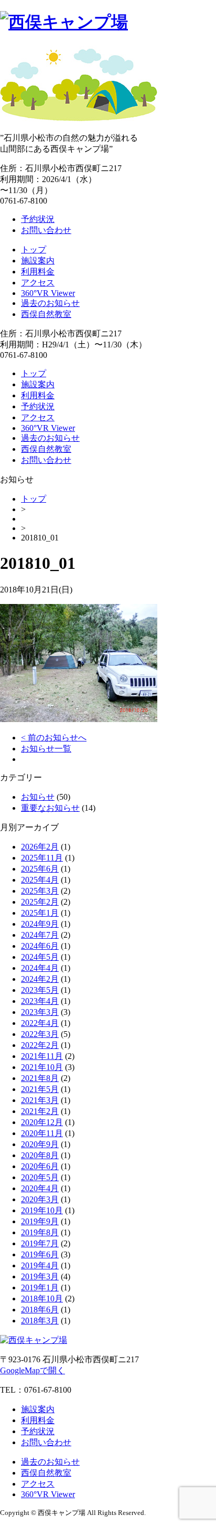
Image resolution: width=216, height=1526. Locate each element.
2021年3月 (40, 1100)
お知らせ (38, 796)
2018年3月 (40, 1320)
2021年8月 (40, 1078)
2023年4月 (40, 1001)
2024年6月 (40, 945)
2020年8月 (40, 1155)
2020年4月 (40, 1188)
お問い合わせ (46, 230)
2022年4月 (40, 1023)
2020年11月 (42, 1133)
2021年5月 (40, 1089)
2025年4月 (40, 879)
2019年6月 (40, 1254)
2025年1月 (40, 912)
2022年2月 (40, 1045)
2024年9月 (40, 923)
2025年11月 (42, 857)
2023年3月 (40, 1012)
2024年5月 (40, 956)
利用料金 (38, 271)
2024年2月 (40, 978)
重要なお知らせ (50, 807)
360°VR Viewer (48, 293)
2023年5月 (40, 989)
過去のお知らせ (50, 303)
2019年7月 (40, 1243)
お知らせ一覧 (46, 748)
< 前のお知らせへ (54, 737)
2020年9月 (40, 1144)
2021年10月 (42, 1067)
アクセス (38, 282)
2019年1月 (40, 1287)
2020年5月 (40, 1177)
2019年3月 (40, 1276)
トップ (33, 249)
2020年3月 (40, 1199)
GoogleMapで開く (32, 1370)
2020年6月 (40, 1166)
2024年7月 (40, 934)
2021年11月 (42, 1056)
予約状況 (38, 219)
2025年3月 (40, 890)
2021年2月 (40, 1111)
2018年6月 (40, 1309)
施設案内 (38, 260)
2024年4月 (40, 967)
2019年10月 (42, 1210)
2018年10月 (42, 1298)
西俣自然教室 (46, 314)
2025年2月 (40, 901)
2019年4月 (40, 1265)
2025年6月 (40, 868)
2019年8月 (40, 1232)
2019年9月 (40, 1221)
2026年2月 (40, 846)
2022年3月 (40, 1034)
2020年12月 (42, 1122)
